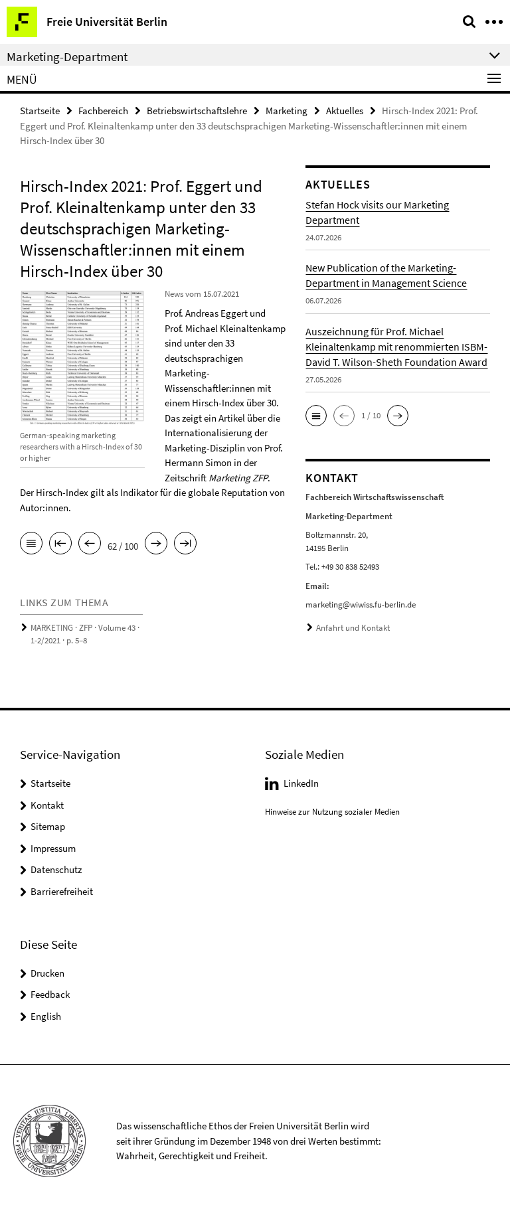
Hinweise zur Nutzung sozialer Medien (332, 811)
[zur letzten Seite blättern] (185, 544)
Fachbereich (103, 110)
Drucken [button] (47, 973)
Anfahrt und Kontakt (353, 627)
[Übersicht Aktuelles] (31, 544)
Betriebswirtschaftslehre (197, 110)
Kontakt (47, 805)
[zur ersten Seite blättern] (60, 544)
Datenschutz (56, 869)
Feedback (50, 994)
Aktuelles (344, 110)
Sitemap (48, 826)
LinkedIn (301, 783)
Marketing (286, 110)
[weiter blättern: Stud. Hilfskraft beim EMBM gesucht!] (156, 544)
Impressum (53, 848)
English (46, 1016)
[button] (316, 415)
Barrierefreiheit (62, 891)
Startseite (40, 110)
